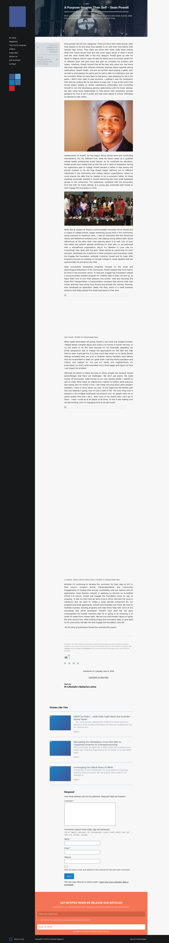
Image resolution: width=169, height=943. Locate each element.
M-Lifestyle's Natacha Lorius (80, 687)
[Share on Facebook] (66, 664)
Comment (69, 801)
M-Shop (12, 38)
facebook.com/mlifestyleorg (12, 76)
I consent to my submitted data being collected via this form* (65, 920)
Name (67, 839)
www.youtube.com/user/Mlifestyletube (12, 88)
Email (67, 848)
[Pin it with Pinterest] (74, 664)
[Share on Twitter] (70, 664)
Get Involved (14, 60)
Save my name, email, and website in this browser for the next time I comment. (97, 870)
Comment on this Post (98, 678)
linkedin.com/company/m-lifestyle (12, 82)
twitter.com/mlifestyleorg (18, 76)
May (105, 671)
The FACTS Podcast (17, 45)
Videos (12, 49)
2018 (112, 671)
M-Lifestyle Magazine (17, 16)
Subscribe (13, 53)
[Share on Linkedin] (79, 664)
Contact (12, 64)
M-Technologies (140, 939)
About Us (13, 57)
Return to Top (19, 939)
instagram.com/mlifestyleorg (18, 82)
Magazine (13, 42)
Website (67, 857)
